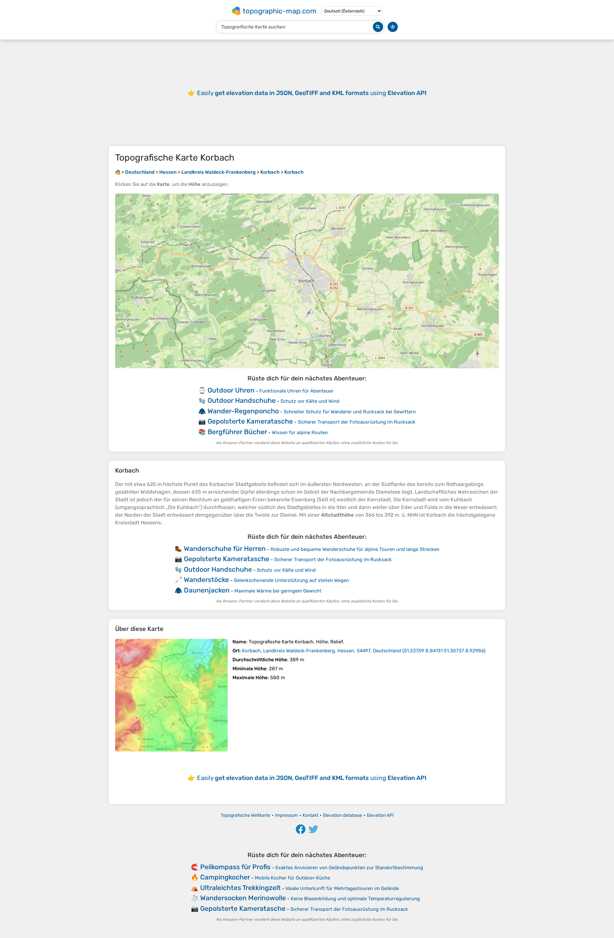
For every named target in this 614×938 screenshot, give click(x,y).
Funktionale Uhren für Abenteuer (296, 391)
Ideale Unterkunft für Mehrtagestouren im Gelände (342, 888)
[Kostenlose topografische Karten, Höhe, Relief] (117, 172)
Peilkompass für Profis (235, 867)
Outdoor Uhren (231, 390)
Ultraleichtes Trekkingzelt (240, 888)
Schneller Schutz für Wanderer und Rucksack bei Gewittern (350, 412)
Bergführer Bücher (237, 432)
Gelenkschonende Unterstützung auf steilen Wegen (291, 580)
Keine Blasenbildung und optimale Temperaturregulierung (355, 899)
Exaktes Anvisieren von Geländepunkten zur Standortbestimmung (349, 867)
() (363, 651)
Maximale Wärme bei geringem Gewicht (277, 591)
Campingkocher (225, 877)
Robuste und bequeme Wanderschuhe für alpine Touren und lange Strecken (355, 549)
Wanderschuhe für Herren (225, 548)
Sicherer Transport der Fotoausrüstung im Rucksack (356, 422)
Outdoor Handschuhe (242, 400)
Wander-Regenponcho (243, 411)
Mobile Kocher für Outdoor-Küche (292, 878)
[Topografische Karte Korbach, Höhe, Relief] (171, 695)
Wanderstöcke (206, 580)
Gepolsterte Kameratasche (250, 421)
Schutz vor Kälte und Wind (309, 401)
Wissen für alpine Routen (300, 432)
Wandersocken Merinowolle (243, 898)
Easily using (312, 93)
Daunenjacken (207, 590)
